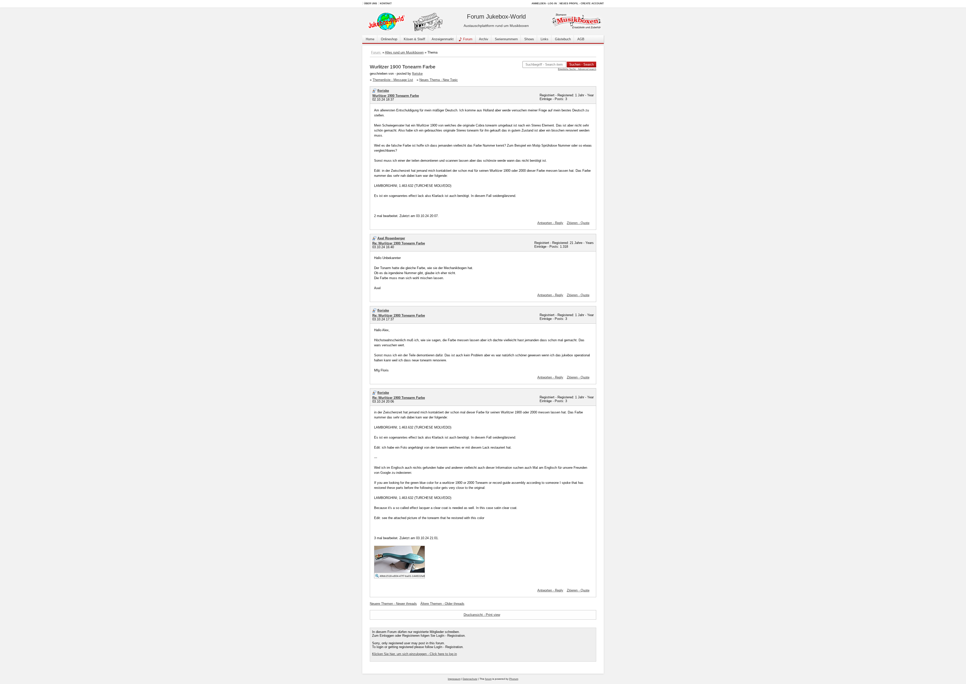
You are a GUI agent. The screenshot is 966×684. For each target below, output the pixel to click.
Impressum (454, 678)
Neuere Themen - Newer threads (393, 604)
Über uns (370, 3)
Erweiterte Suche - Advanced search (577, 69)
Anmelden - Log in (544, 3)
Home (370, 39)
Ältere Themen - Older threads (442, 604)
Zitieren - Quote (578, 223)
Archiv (483, 39)
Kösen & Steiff (414, 39)
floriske (417, 73)
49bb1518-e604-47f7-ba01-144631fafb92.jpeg (407, 576)
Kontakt (386, 3)
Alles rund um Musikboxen (404, 52)
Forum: (376, 52)
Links (544, 39)
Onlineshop (389, 39)
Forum (467, 39)
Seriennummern (506, 39)
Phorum (513, 678)
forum (488, 678)
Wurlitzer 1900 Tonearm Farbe (395, 96)
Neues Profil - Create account (581, 3)
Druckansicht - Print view (482, 615)
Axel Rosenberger (391, 238)
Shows (529, 39)
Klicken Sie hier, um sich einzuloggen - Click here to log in (414, 654)
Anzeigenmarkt (443, 39)
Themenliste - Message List (393, 80)
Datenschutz (470, 678)
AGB (580, 39)
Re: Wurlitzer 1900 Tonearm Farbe (398, 243)
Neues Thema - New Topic (438, 80)
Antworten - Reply (550, 223)
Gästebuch (563, 39)
